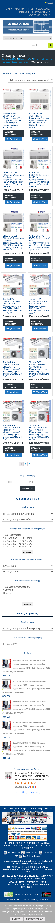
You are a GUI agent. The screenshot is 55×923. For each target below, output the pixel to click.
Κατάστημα (19, 9)
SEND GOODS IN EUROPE (39, 15)
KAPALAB (43, 899)
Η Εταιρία (8, 9)
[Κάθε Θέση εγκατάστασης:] (27, 587)
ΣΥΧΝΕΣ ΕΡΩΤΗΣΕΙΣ (25, 876)
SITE (30, 808)
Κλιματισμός (24, 59)
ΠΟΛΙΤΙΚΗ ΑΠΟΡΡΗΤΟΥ (36, 885)
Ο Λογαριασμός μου (41, 12)
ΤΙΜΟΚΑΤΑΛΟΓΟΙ (14, 885)
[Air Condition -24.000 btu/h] (27, 544)
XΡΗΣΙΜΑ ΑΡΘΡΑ (45, 876)
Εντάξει (16, 919)
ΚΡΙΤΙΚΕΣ (29, 9)
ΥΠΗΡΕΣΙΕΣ (7, 876)
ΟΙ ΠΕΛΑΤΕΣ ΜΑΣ (38, 878)
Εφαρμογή (27, 552)
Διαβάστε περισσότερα (10, 133)
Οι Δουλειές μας (42, 9)
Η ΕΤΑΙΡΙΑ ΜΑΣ (14, 867)
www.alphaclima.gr (11, 861)
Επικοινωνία (24, 12)
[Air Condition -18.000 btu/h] (27, 541)
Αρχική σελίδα (9, 59)
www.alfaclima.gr (28, 861)
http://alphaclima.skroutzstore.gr (27, 863)
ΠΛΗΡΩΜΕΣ (29, 867)
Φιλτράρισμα (27, 488)
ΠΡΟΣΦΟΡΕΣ (27, 887)
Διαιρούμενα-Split (21, 62)
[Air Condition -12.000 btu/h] (27, 538)
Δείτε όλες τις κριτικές (27, 792)
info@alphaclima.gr (31, 856)
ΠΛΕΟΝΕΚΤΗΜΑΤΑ (35, 882)
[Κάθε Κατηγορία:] (27, 535)
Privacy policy (34, 919)
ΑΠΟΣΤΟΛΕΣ (24, 869)
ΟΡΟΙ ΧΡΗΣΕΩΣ (16, 882)
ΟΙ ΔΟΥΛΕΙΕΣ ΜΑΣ (19, 878)
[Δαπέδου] (27, 590)
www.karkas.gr (44, 861)
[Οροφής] (27, 593)
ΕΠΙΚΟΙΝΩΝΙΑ (39, 869)
